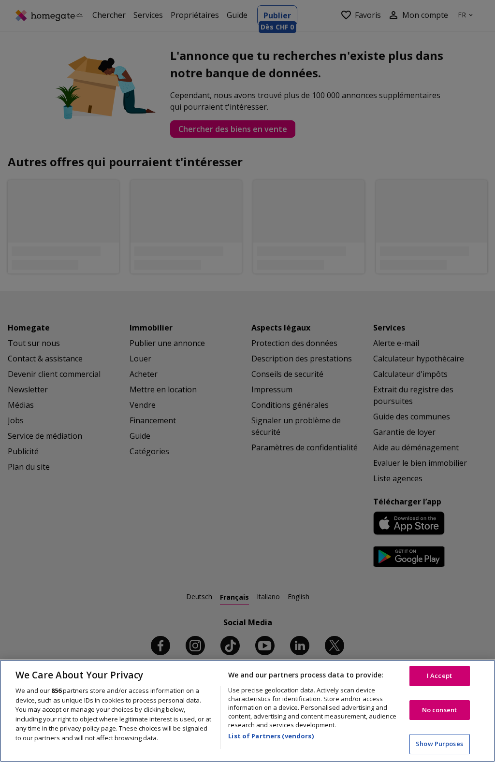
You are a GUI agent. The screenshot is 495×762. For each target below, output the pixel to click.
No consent (439, 709)
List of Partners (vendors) (270, 736)
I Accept (439, 675)
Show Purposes (439, 743)
